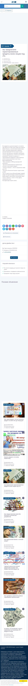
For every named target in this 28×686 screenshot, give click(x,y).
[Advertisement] (14, 28)
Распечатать (7, 236)
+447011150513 (7, 252)
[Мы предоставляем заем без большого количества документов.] (14, 504)
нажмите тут (16, 678)
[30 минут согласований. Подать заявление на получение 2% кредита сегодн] (14, 617)
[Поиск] (22, 6)
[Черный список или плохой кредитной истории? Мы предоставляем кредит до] (14, 558)
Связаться (14, 257)
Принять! (23, 680)
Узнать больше (11, 684)
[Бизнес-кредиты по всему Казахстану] (14, 443)
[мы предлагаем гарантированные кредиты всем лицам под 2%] (14, 476)
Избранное (9, 10)
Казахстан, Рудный (9, 427)
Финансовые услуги (7, 61)
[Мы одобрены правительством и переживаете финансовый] (14, 586)
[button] (4, 72)
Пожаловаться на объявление (11, 233)
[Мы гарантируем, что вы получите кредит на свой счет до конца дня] (14, 410)
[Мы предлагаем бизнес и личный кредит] (14, 532)
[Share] (4, 226)
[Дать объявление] (26, 2)
